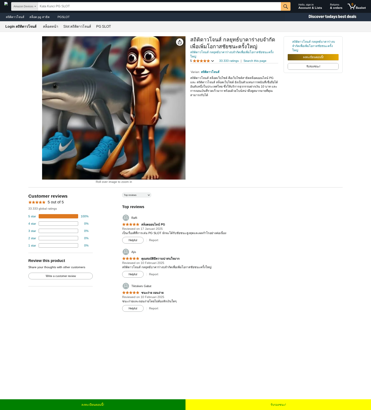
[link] (290, 45)
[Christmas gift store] (328, 17)
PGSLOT (64, 17)
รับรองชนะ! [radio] (313, 66)
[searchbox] (159, 6)
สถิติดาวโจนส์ (15, 17)
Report (153, 240)
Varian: (196, 72)
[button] (179, 42)
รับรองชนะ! (278, 404)
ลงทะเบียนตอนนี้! (313, 57)
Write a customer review (61, 276)
